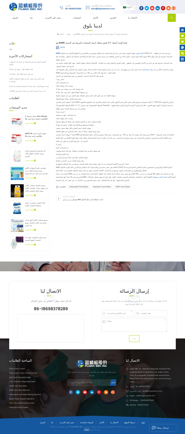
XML (119, 427)
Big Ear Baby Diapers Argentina (21, 399)
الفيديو (113, 18)
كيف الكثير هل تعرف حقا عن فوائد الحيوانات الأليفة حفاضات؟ (26, 80)
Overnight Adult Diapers (18, 407)
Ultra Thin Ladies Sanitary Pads (21, 403)
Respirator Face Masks (102, 187)
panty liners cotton (17, 369)
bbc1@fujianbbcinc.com (103, 8)
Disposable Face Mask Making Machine (25, 394)
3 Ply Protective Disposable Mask (22, 381)
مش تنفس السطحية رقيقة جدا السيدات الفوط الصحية (35, 239)
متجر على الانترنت (53, 18)
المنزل (15, 18)
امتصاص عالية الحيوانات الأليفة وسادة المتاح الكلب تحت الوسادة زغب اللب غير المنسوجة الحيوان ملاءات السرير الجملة (36, 171)
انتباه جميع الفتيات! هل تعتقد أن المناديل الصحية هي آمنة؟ (29, 86)
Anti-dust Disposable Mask (20, 377)
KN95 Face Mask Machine (19, 390)
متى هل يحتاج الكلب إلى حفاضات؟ (21, 74)
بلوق (10, 49)
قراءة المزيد (29, 123)
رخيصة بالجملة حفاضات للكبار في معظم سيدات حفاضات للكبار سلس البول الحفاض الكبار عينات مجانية (36, 188)
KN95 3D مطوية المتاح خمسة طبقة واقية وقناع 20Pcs (35, 135)
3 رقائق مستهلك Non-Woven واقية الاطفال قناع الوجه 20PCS (36, 117)
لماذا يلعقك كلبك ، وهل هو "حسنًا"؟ (21, 69)
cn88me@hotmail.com (145, 396)
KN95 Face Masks (123, 187)
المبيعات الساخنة (86, 422)
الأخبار (95, 18)
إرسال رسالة (162, 428)
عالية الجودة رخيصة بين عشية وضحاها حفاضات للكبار (35, 204)
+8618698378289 (147, 400)
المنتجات (77, 18)
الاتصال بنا (132, 18)
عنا (31, 18)
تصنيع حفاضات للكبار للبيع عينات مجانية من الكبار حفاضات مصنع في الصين (36, 223)
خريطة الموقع (129, 422)
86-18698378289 (73, 8)
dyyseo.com (111, 427)
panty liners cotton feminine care (23, 373)
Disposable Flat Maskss (79, 187)
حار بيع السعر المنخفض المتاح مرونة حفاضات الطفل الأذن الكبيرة (35, 154)
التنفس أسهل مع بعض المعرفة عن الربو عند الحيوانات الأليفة (27, 63)
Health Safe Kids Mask (18, 386)
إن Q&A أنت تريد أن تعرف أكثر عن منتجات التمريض (27, 91)
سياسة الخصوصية (129, 427)
